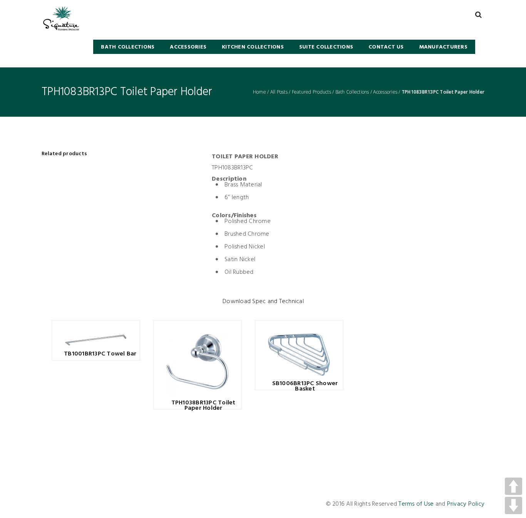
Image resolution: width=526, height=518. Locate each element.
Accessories (188, 47)
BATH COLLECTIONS (127, 47)
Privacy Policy (466, 504)
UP (513, 486)
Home (259, 92)
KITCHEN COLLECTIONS (253, 47)
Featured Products (311, 92)
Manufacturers (443, 47)
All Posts (279, 92)
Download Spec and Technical (263, 302)
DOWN (513, 505)
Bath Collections (352, 92)
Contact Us (386, 47)
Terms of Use (416, 504)
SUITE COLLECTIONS (326, 47)
